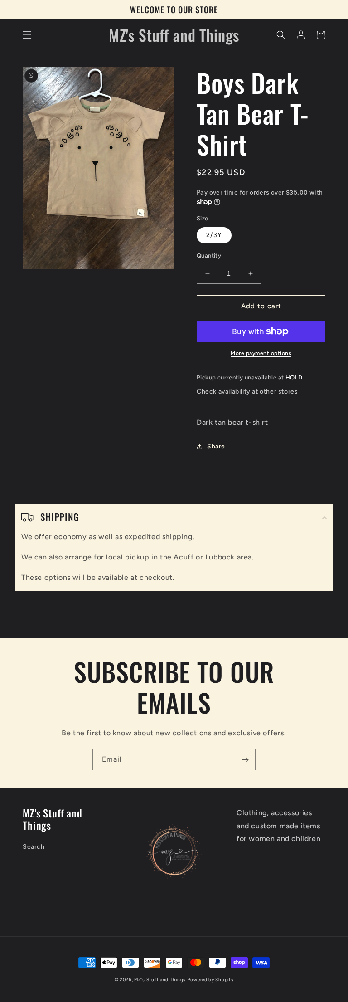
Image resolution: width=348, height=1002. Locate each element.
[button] (27, 35)
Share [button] (216, 446)
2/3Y (214, 235)
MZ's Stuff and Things (160, 980)
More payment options (261, 353)
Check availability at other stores (247, 391)
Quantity (209, 255)
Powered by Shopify (211, 980)
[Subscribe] (245, 759)
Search (34, 847)
